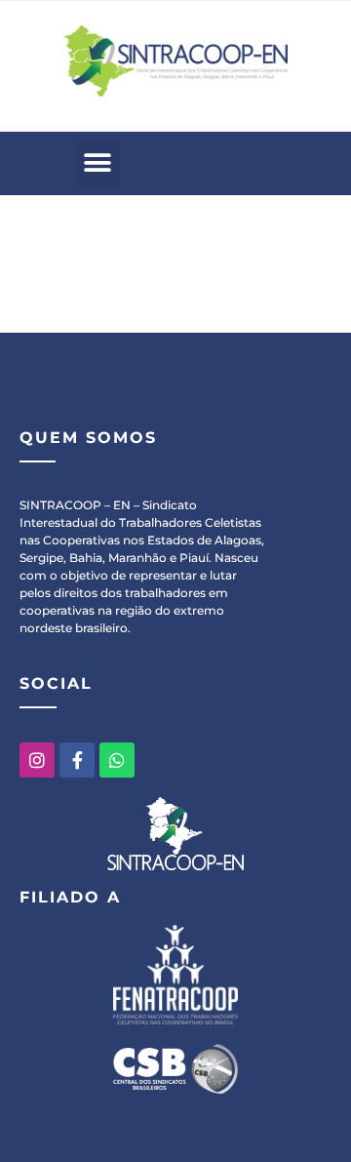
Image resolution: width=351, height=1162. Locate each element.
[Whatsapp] (117, 760)
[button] (98, 163)
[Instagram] (37, 760)
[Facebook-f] (77, 760)
